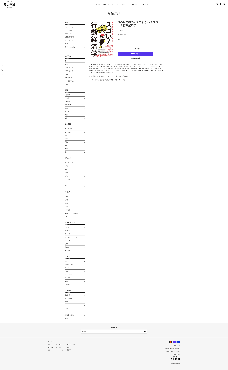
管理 (66, 203)
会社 (66, 176)
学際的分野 (68, 105)
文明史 (67, 84)
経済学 (67, 108)
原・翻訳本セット (70, 81)
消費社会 (67, 95)
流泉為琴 (68, 290)
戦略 (66, 166)
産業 (66, 149)
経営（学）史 (69, 71)
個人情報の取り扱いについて (172, 348)
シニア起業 (68, 30)
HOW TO (68, 271)
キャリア (67, 267)
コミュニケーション (71, 237)
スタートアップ (69, 40)
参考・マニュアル (70, 47)
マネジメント (70, 192)
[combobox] (114, 331)
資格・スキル (69, 264)
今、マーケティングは (71, 227)
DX (66, 216)
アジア (67, 311)
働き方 (67, 261)
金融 (66, 115)
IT (65, 182)
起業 (66, 22)
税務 (66, 206)
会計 (66, 118)
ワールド (67, 179)
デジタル (67, 230)
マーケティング (70, 222)
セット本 (67, 250)
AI (65, 305)
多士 (66, 61)
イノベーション (69, 27)
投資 (66, 138)
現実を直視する (69, 37)
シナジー (67, 240)
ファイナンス (69, 132)
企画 (66, 172)
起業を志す (68, 33)
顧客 (66, 244)
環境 (66, 308)
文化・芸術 (68, 298)
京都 (66, 301)
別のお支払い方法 (135, 58)
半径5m (67, 284)
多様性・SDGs (69, 315)
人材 (66, 169)
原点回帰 (67, 64)
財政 (66, 145)
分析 (66, 135)
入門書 (67, 247)
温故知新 (68, 56)
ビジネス (68, 158)
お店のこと (177, 345)
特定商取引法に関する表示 (173, 351)
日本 (66, 152)
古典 (66, 74)
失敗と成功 (68, 77)
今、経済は (68, 128)
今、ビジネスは (69, 162)
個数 (119, 39)
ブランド (67, 234)
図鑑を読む (68, 295)
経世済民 (68, 124)
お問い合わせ (176, 354)
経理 (66, 196)
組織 (66, 200)
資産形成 (67, 278)
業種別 (67, 43)
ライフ (67, 256)
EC (66, 50)
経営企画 (67, 210)
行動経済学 (68, 101)
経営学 (67, 111)
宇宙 (66, 318)
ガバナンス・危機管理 (71, 213)
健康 (66, 281)
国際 (66, 142)
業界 (66, 186)
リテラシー (68, 274)
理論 (66, 90)
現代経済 (67, 98)
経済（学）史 (69, 67)
